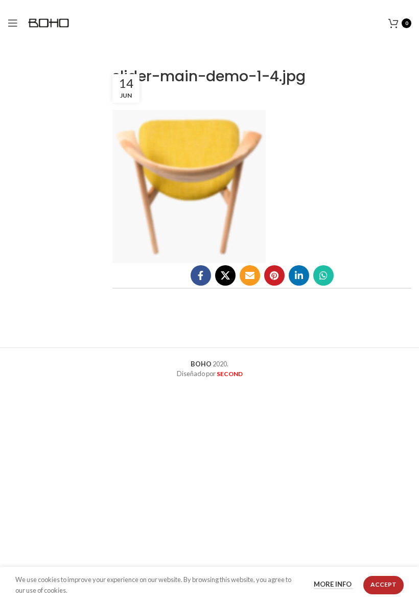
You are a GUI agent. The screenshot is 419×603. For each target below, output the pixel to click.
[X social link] (225, 275)
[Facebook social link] (201, 275)
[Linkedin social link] (299, 275)
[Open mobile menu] (13, 23)
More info (333, 584)
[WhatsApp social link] (323, 275)
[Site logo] (48, 22)
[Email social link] (250, 275)
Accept (383, 584)
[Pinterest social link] (274, 275)
